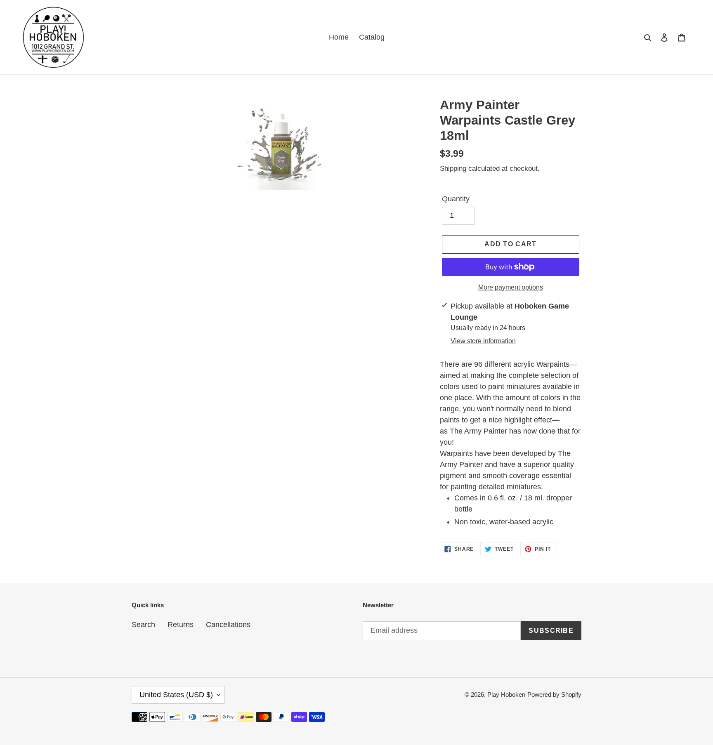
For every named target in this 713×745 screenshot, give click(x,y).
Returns (181, 624)
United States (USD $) (176, 695)
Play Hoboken (506, 694)
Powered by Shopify (554, 694)
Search (143, 624)
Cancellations (228, 624)
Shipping (453, 168)
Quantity (456, 199)
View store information (483, 340)
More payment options (510, 287)
